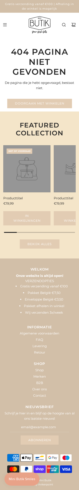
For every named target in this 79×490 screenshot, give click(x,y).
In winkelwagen (27, 218)
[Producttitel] (26, 168)
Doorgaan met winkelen (39, 103)
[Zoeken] (64, 25)
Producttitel (13, 198)
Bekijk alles (39, 244)
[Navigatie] (5, 25)
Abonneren (39, 440)
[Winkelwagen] (73, 25)
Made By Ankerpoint (39, 484)
